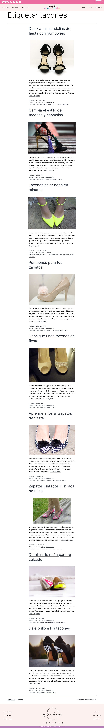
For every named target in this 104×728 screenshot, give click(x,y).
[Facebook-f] (3, 2)
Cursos (15, 7)
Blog (90, 7)
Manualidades (50, 102)
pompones (42, 104)
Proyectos (25, 7)
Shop (84, 7)
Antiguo (43, 102)
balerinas (41, 622)
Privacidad (8, 712)
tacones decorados (62, 104)
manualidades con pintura (56, 254)
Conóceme (5, 7)
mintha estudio (62, 726)
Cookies (7, 715)
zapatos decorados (61, 480)
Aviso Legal (7, 719)
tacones (54, 104)
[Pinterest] (14, 2)
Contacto (98, 7)
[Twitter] (11, 2)
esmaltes (41, 549)
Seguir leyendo (34, 96)
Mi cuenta (97, 715)
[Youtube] (8, 2)
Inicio (97, 712)
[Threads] (20, 2)
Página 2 (21, 700)
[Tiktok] (17, 2)
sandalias (48, 104)
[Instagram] (5, 2)
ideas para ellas (43, 254)
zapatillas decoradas (62, 330)
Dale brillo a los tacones (49, 628)
